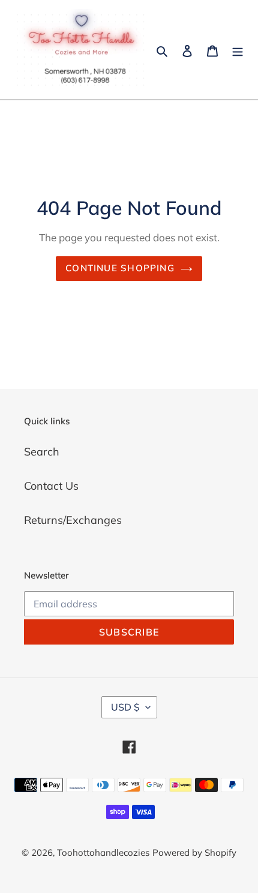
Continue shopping (120, 268)
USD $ (125, 707)
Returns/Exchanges (73, 520)
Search (41, 452)
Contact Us (51, 486)
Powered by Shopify (194, 852)
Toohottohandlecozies (103, 852)
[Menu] (237, 49)
